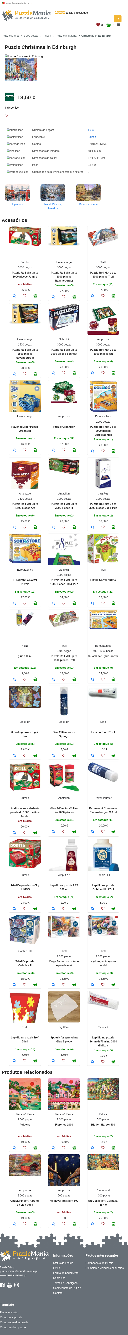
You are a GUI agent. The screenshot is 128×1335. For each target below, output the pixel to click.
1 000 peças (31, 35)
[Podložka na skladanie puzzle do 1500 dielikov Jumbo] (14, 833)
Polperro (25, 1124)
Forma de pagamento (65, 1273)
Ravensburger (64, 262)
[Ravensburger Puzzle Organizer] (14, 450)
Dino (103, 721)
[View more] (25, 245)
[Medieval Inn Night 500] (53, 1224)
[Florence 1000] (53, 1148)
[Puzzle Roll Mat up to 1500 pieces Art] (14, 527)
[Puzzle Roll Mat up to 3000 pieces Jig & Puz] (92, 527)
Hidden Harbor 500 (103, 1124)
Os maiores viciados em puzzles (105, 1268)
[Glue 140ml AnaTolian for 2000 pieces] (53, 832)
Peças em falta (9, 1312)
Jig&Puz (103, 493)
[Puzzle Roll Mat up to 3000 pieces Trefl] (92, 296)
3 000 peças (25, 1195)
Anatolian (64, 493)
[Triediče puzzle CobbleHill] (14, 985)
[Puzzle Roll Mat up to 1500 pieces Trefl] (53, 679)
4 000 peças (103, 1195)
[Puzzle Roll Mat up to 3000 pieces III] (53, 527)
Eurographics (103, 416)
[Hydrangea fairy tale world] (92, 985)
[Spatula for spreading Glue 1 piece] (53, 1061)
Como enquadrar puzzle (14, 1322)
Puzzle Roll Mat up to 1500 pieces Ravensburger (25, 353)
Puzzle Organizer (64, 426)
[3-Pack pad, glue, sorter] (92, 679)
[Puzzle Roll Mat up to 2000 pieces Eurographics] (92, 451)
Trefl (103, 262)
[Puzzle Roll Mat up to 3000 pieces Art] (92, 373)
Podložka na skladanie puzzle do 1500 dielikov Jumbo (25, 812)
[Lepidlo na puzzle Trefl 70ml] (14, 1061)
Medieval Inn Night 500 (64, 1200)
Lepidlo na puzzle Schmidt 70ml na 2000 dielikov (103, 1041)
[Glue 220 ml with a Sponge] (53, 756)
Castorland (103, 1190)
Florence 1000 (64, 1124)
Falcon (47, 35)
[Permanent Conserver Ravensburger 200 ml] (92, 832)
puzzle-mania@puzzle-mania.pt (19, 1271)
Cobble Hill (103, 875)
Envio (56, 1268)
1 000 (91, 130)
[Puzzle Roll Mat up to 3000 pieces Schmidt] (53, 373)
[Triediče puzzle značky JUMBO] (14, 909)
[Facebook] (2, 1286)
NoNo (25, 645)
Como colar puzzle (11, 1317)
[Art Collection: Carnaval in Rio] (92, 1224)
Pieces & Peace (25, 1114)
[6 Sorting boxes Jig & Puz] (14, 756)
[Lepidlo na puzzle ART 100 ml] (53, 909)
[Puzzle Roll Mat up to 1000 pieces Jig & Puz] (53, 603)
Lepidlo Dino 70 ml (103, 732)
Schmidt (64, 339)
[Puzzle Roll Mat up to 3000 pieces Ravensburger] (53, 297)
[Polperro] (14, 1148)
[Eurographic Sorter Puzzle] (14, 603)
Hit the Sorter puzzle (103, 580)
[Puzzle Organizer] (53, 450)
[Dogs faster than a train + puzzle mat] (53, 985)
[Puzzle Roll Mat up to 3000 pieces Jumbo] (14, 296)
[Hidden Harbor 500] (92, 1148)
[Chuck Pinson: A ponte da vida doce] (14, 1224)
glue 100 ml (25, 656)
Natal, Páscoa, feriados (53, 206)
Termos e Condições (65, 1283)
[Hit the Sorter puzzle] (92, 603)
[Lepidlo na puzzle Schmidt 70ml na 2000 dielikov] (92, 1062)
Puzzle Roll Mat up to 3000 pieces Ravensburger (64, 276)
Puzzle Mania (10, 35)
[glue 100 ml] (14, 679)
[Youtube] (9, 1286)
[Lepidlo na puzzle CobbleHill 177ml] (92, 909)
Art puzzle (103, 339)
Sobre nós (59, 1278)
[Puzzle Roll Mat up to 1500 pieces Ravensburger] (14, 374)
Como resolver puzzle (13, 1327)
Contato (57, 1293)
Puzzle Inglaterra (66, 35)
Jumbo (25, 262)
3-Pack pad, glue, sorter (103, 656)
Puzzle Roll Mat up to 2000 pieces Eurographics (103, 430)
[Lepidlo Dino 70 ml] (92, 756)
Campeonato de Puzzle (67, 1288)
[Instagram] (16, 1286)
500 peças (103, 1119)
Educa (103, 1114)
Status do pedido (63, 1263)
